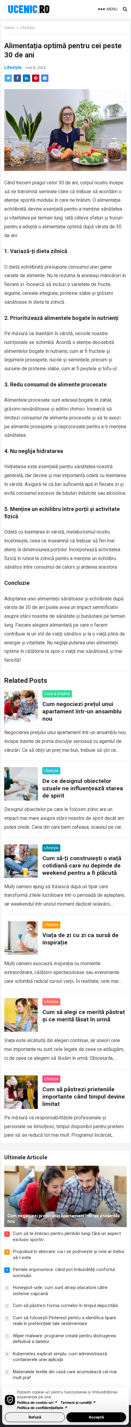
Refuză (35, 1417)
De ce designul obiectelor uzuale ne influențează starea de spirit (82, 788)
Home (9, 28)
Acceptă (96, 1417)
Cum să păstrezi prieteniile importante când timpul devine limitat (83, 1096)
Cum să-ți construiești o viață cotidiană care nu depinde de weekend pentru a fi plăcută (81, 865)
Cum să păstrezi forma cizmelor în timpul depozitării (65, 1305)
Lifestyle (27, 28)
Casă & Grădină (57, 694)
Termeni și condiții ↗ (78, 1402)
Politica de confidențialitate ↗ (42, 1408)
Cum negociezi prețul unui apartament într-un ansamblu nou (82, 711)
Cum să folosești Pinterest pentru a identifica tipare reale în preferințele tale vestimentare (64, 1321)
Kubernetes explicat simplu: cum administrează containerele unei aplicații (60, 1357)
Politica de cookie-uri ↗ (37, 1402)
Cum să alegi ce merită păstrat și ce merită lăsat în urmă (83, 1016)
